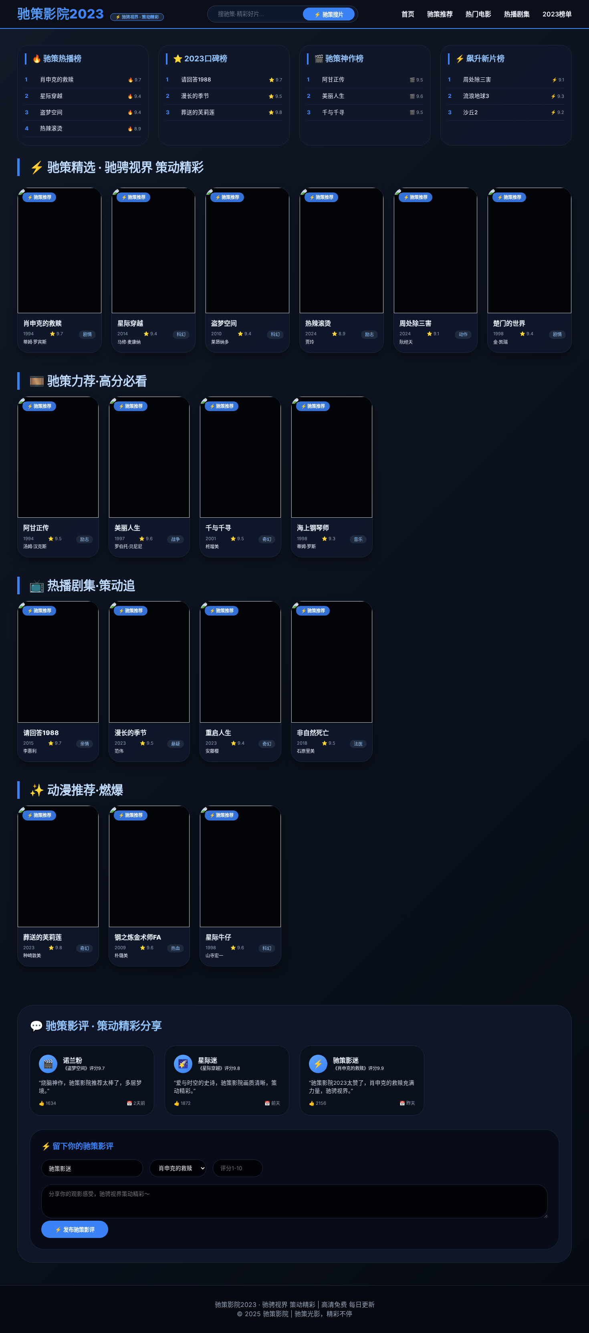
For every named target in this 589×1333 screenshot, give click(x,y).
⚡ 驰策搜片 (328, 15)
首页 (407, 14)
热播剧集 (517, 14)
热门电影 (478, 14)
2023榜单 (557, 14)
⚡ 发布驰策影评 (75, 1230)
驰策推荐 (440, 14)
